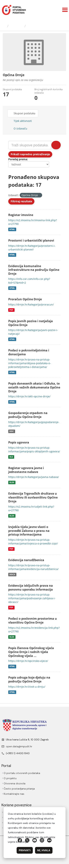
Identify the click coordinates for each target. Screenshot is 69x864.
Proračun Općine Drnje (25, 299)
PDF (11, 310)
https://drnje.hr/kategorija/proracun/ (31, 304)
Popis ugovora (18, 442)
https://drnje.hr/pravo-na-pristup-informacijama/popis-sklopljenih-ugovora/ (34, 449)
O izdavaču (20, 128)
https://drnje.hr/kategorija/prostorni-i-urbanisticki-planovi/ (31, 247)
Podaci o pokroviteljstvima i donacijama (28, 352)
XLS (11, 457)
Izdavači (16, 26)
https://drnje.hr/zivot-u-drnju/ (26, 686)
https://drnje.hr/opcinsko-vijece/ (28, 661)
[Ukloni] (39, 195)
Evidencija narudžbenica (26, 560)
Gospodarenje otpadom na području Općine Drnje (27, 415)
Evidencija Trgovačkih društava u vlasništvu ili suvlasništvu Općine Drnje (33, 497)
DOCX (12, 574)
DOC (11, 431)
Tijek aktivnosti (22, 121)
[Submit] (56, 145)
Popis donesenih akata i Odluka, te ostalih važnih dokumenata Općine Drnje (34, 387)
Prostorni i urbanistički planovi (31, 240)
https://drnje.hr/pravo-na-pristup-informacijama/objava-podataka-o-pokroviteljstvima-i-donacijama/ (29, 363)
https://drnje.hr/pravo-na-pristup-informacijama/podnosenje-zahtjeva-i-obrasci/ (31, 598)
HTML (12, 229)
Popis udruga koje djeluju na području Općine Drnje (29, 679)
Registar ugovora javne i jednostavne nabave (26, 470)
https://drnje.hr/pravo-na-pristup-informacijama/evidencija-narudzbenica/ (33, 567)
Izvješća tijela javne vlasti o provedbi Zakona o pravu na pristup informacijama (28, 531)
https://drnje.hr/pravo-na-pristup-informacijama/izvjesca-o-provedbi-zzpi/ (33, 541)
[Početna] (4, 26)
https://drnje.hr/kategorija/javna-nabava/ (33, 477)
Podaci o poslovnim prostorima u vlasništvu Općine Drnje (32, 620)
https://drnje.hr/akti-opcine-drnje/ (29, 396)
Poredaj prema (17, 159)
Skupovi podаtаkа (24, 113)
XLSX (11, 482)
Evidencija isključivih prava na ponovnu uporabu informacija (30, 587)
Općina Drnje (38, 26)
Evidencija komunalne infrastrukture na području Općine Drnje (33, 270)
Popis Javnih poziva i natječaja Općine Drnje (30, 323)
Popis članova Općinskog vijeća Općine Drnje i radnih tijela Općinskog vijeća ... (31, 652)
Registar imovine (20, 215)
